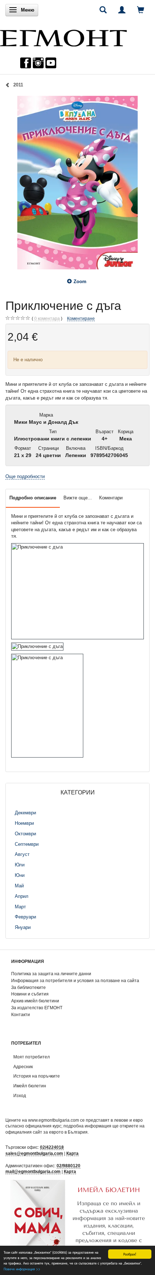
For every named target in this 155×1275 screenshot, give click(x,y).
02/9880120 (68, 1165)
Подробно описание (32, 497)
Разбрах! (129, 1254)
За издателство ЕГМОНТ (36, 1007)
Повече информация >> (22, 1268)
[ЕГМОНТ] (63, 36)
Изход (19, 1095)
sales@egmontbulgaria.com (34, 1153)
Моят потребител (31, 1056)
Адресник (23, 1066)
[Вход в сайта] (122, 10)
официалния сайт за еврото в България (46, 1132)
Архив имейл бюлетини (35, 1000)
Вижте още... (77, 497)
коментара (47, 318)
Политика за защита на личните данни (51, 973)
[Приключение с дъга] (77, 182)
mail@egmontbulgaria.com (33, 1171)
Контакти (20, 1014)
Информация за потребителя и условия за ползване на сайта (75, 980)
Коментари (111, 497)
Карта (72, 1153)
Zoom (80, 281)
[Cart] (141, 10)
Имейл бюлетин (29, 1085)
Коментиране (81, 318)
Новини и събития (30, 994)
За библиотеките (28, 987)
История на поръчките (36, 1076)
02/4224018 (52, 1147)
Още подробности (25, 476)
